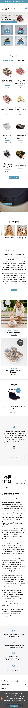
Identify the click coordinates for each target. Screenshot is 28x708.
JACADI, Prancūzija (8, 483)
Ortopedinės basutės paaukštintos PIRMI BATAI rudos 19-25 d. (20, 137)
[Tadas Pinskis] (14, 445)
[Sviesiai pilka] (7, 89)
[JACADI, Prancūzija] (7, 479)
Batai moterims (7, 237)
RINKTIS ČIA (14, 335)
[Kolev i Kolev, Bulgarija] (20, 479)
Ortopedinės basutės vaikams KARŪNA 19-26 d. (7, 82)
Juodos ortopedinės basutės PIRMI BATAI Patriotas (20, 165)
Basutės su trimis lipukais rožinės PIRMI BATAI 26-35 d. (7, 109)
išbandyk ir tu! (7, 19)
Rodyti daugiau (14, 177)
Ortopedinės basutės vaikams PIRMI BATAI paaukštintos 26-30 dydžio (7, 165)
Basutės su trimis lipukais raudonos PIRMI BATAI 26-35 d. (20, 82)
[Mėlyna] (14, 405)
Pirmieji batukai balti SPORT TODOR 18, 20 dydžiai (7, 137)
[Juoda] (7, 173)
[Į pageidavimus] (10, 76)
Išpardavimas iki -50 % (20, 238)
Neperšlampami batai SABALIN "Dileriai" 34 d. (14, 407)
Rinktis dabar (7, 203)
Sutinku (14, 706)
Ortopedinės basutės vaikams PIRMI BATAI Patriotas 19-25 (20, 109)
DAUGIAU (14, 289)
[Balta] (20, 116)
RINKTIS (7, 31)
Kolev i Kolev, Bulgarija (20, 486)
